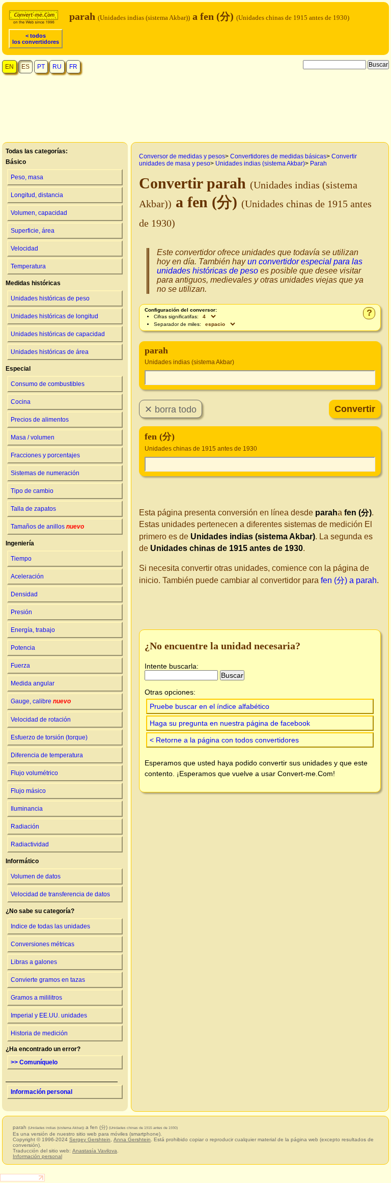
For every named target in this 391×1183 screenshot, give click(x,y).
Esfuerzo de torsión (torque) (49, 737)
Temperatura (28, 266)
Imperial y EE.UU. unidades (49, 1015)
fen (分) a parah (349, 580)
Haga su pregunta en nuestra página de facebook (230, 723)
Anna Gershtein (132, 1139)
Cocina (21, 401)
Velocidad (24, 248)
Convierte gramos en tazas (48, 979)
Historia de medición (39, 1033)
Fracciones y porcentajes (45, 455)
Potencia (23, 647)
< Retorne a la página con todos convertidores (224, 740)
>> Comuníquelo (34, 1062)
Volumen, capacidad (39, 212)
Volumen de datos (36, 876)
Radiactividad (30, 844)
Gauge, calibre (41, 701)
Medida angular (32, 683)
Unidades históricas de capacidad (58, 334)
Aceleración (27, 576)
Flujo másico (28, 790)
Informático (22, 861)
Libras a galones (34, 962)
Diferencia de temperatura (47, 755)
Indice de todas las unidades (50, 926)
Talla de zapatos (33, 508)
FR (73, 66)
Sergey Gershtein (89, 1139)
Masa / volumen (32, 437)
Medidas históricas (33, 283)
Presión (21, 612)
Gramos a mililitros (36, 997)
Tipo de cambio (32, 490)
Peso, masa (27, 177)
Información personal (41, 1091)
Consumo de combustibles (48, 384)
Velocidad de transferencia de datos (60, 894)
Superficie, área (32, 230)
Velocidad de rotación (41, 719)
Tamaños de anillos (47, 526)
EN (9, 66)
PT (41, 66)
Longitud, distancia (37, 195)
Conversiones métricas (42, 944)
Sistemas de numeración (45, 473)
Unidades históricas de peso (50, 298)
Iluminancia (27, 808)
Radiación (25, 826)
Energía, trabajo (33, 630)
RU (57, 66)
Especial (18, 368)
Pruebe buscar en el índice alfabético (209, 706)
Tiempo (21, 558)
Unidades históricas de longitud (54, 316)
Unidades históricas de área (50, 351)
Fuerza (20, 665)
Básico (16, 162)
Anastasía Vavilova (94, 1150)
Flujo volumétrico (34, 773)
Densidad (24, 594)
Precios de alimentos (40, 419)
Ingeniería (20, 543)
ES (25, 66)
